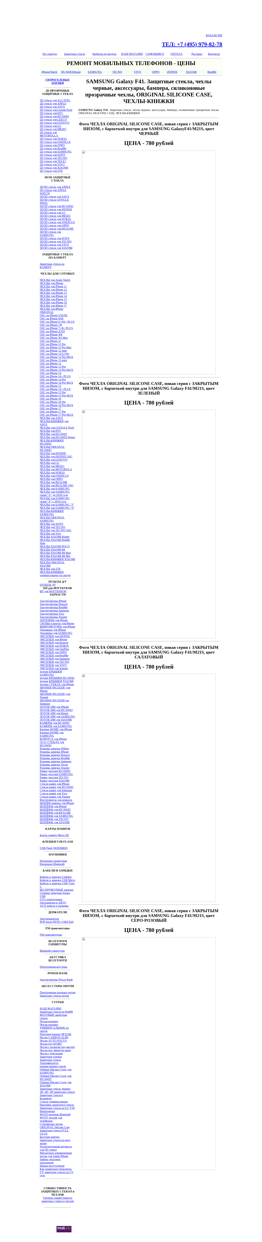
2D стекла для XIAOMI (54, 167)
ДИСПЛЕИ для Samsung (55, 658)
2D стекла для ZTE (51, 170)
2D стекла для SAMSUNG (56, 151)
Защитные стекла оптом (54, 995)
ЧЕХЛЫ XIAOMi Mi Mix (55, 556)
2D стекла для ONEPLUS (55, 142)
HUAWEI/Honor (71, 71)
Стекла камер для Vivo (53, 793)
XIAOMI (191, 71)
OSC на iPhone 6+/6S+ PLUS (57, 321)
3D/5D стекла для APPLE (55, 186)
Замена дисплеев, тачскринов (50, 1161)
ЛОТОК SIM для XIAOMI (56, 719)
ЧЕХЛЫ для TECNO (52, 527)
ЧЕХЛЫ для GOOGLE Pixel (57, 427)
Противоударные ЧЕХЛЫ (55, 1034)
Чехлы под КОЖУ (51, 1043)
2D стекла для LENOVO (55, 122)
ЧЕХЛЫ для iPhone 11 (53, 286)
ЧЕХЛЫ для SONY (51, 523)
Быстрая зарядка (50, 1136)
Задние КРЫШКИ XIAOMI (56, 681)
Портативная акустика (53, 966)
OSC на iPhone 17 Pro (53, 411)
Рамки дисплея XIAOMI (54, 780)
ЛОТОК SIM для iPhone (54, 706)
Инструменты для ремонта (56, 799)
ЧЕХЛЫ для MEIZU (52, 466)
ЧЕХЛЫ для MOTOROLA (56, 469)
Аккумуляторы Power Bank (56, 979)
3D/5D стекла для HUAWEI (56, 206)
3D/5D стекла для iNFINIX (56, 209)
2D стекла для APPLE (53, 103)
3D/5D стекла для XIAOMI (56, 247)
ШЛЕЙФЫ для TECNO (54, 819)
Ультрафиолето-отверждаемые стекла (53, 1065)
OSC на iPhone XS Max (54, 337)
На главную (50, 53)
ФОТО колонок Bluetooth (55, 1114)
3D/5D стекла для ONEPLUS (57, 222)
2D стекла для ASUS (52, 106)
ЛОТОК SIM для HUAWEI (56, 710)
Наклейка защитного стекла (57, 1104)
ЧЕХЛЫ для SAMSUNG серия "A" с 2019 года (55, 500)
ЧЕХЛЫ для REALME (53, 482)
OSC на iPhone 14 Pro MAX (56, 382)
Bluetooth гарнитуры (52, 950)
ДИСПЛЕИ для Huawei (54, 642)
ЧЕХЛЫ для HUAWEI (53, 434)
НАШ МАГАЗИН (132, 53)
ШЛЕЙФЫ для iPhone (53, 806)
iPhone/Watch (49, 71)
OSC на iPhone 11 (50, 341)
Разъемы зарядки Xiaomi (54, 767)
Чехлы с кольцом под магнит (57, 1047)
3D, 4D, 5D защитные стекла (57, 1091)
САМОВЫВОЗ (154, 53)
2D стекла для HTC (51, 113)
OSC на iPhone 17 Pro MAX (56, 414)
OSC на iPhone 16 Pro (53, 401)
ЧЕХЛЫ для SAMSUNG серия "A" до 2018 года (55, 493)
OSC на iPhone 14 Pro (53, 379)
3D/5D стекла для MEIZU (55, 215)
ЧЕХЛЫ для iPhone (51, 283)
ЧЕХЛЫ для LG (49, 462)
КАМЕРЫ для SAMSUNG (56, 726)
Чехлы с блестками (51, 1053)
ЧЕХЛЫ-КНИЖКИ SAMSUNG (52, 513)
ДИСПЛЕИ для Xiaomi (54, 668)
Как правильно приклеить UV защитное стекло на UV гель (57, 1172)
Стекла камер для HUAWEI (56, 787)
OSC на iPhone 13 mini (53, 360)
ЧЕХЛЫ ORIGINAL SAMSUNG (52, 519)
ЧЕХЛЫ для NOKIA (52, 472)
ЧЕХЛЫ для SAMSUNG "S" (57, 507)
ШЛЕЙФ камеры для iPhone (57, 803)
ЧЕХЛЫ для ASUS (51, 418)
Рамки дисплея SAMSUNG (56, 774)
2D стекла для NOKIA (53, 138)
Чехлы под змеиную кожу (55, 1050)
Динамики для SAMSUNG (56, 633)
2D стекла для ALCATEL (55, 100)
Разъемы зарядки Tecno (54, 764)
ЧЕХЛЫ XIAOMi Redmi (54, 536)
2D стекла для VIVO (52, 164)
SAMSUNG (95, 71)
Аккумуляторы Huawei (54, 604)
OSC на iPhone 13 (50, 363)
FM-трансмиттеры (51, 934)
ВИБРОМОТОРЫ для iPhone (57, 626)
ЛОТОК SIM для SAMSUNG (57, 716)
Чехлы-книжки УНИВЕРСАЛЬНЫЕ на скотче (54, 1028)
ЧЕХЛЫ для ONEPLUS (54, 475)
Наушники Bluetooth (52, 864)
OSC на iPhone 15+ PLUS (55, 389)
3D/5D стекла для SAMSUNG (50, 233)
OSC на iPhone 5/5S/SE (54, 315)
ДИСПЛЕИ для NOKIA (54, 645)
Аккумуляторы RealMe (54, 607)
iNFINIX (172, 71)
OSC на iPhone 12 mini (53, 350)
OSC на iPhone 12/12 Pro (54, 353)
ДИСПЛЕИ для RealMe (54, 655)
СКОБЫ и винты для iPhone (57, 623)
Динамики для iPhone (53, 629)
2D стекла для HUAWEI (54, 116)
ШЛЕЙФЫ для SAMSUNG (56, 815)
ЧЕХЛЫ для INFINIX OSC (56, 456)
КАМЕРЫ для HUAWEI (54, 722)
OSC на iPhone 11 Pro (53, 344)
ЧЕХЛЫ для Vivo (50, 533)
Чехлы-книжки (49, 1021)
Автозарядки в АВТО (53, 902)
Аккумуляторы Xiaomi (53, 617)
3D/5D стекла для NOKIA (55, 219)
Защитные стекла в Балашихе (51, 1097)
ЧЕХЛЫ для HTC (50, 430)
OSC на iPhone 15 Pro (53, 392)
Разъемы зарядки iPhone (54, 751)
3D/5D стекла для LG (53, 212)
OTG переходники (51, 899)
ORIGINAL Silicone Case (55, 1127)
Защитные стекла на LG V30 (57, 1108)
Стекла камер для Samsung (56, 790)
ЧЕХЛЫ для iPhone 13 (53, 292)
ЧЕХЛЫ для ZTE (50, 568)
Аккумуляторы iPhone (53, 600)
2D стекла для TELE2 (53, 161)
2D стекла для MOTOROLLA (49, 134)
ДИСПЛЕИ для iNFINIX (55, 636)
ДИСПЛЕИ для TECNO (54, 661)
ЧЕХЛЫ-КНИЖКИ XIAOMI (57, 559)
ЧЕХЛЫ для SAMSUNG (55, 488)
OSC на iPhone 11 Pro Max (55, 347)
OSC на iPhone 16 (50, 398)
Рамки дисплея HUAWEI (55, 771)
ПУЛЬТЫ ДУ (48, 584)
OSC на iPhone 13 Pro (53, 366)
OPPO (156, 71)
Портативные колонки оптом (57, 992)
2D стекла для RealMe (53, 148)
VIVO (137, 71)
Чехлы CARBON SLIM (54, 1037)
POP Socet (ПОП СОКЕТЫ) (57, 921)
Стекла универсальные (54, 1101)
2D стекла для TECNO (53, 158)
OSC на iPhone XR (51, 334)
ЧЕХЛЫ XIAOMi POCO (55, 546)
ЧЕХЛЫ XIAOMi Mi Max (55, 552)
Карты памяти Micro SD (54, 835)
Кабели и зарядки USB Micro (57, 880)
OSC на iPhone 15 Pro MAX (56, 395)
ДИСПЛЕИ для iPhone (53, 639)
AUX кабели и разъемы (54, 905)
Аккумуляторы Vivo (52, 613)
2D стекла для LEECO (53, 119)
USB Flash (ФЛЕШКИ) (54, 848)
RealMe (211, 71)
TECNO (117, 71)
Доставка (196, 53)
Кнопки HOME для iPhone (56, 729)
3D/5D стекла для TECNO (55, 241)
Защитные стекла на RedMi (56, 1011)
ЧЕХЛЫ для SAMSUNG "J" (57, 504)
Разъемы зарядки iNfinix (54, 748)
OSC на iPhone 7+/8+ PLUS (56, 328)
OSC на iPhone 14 (50, 373)
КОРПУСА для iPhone (53, 738)
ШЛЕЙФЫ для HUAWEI (55, 809)
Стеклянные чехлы (51, 1124)
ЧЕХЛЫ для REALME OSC (57, 485)
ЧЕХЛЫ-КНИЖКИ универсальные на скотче (55, 574)
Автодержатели (49, 918)
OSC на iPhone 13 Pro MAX (56, 369)
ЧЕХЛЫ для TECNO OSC (56, 530)
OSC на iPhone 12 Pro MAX (56, 357)
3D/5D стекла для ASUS (54, 196)
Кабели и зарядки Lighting (55, 876)
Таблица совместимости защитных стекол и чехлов (58, 1199)
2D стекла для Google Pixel (56, 109)
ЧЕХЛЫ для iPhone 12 (53, 289)
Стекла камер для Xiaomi (55, 796)
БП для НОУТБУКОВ (53, 591)
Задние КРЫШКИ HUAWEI (57, 677)
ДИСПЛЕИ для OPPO (53, 652)
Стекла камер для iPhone (55, 783)
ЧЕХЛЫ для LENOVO (54, 459)
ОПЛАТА (177, 53)
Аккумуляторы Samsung (54, 610)
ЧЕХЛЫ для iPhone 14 (53, 296)
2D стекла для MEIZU (53, 129)
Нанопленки (47, 1111)
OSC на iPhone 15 (50, 385)
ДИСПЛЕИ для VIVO (53, 665)
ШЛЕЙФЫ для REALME (55, 812)
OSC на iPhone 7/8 (51, 324)
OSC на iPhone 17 (50, 408)
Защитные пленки (51, 1056)
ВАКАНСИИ (214, 35)
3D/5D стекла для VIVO (54, 244)
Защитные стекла (74, 53)
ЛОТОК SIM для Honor (54, 713)
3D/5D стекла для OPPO (54, 225)
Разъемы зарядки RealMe (55, 758)
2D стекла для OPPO (52, 145)
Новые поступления (52, 1165)
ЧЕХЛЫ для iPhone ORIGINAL (51, 310)
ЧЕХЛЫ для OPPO (51, 479)
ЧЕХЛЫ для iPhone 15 (53, 299)
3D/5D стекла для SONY (55, 238)
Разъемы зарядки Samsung (55, 761)
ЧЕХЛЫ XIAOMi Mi (52, 549)
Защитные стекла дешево (55, 1088)
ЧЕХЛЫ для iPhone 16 (53, 302)
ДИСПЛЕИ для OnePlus (54, 649)
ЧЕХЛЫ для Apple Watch (55, 280)
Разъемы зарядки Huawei (55, 755)
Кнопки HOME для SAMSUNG (51, 734)
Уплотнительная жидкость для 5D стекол (56, 1148)
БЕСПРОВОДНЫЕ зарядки (56, 889)
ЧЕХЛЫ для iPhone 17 (53, 305)
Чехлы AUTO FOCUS (53, 1040)
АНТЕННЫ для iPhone (54, 620)
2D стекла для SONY (52, 154)
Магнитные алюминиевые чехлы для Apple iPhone (56, 1154)
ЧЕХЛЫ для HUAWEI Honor (57, 437)
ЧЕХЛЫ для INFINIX (53, 453)
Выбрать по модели (104, 53)
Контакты (214, 53)
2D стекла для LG (50, 125)
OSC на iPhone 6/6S (51, 318)
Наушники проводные (53, 860)
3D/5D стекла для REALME (57, 228)
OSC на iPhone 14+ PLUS (55, 376)
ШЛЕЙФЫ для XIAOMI (55, 822)
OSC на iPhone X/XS (52, 331)
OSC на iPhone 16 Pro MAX (56, 405)
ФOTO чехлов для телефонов (51, 1119)
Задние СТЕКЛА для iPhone (57, 684)
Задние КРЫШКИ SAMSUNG (51, 673)
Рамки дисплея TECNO (54, 777)
